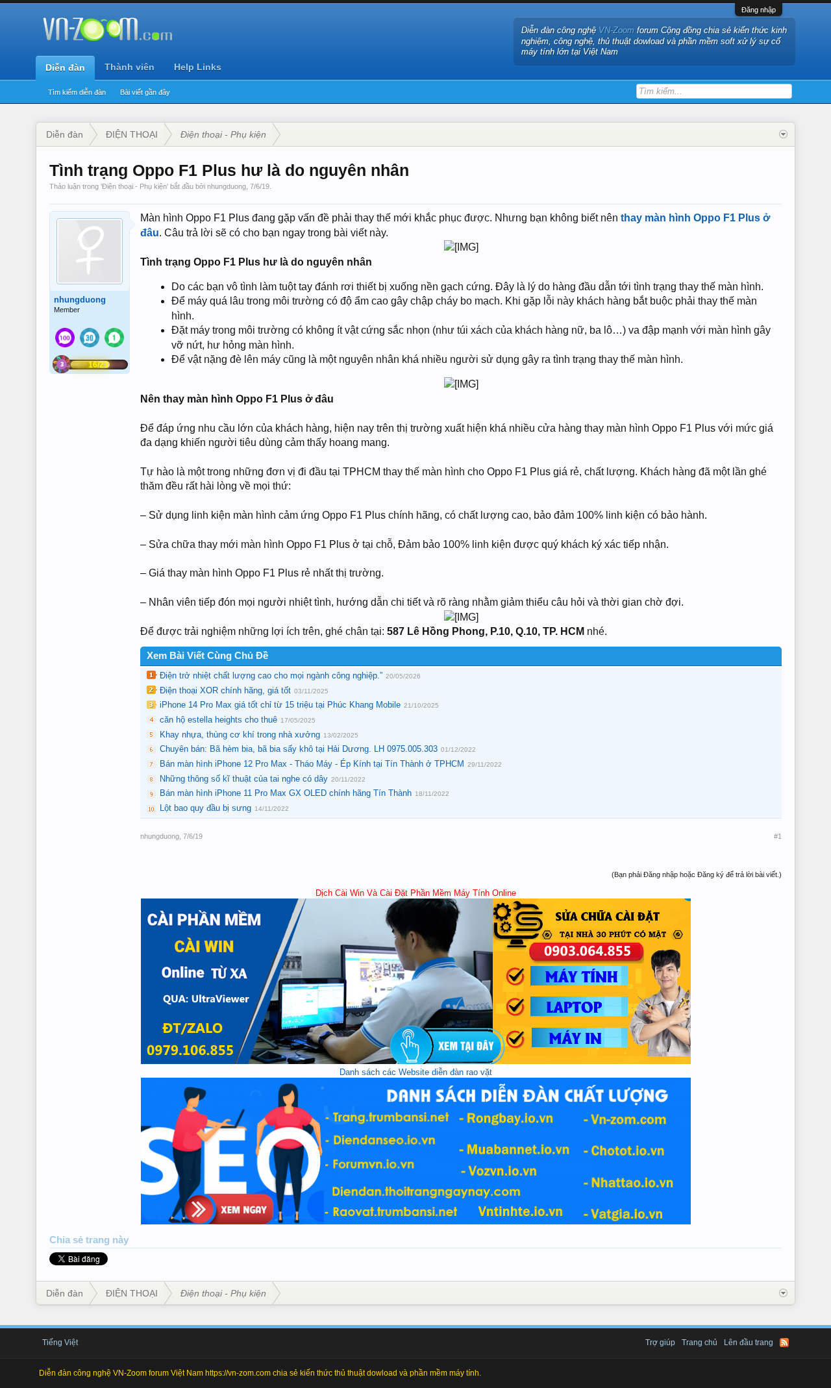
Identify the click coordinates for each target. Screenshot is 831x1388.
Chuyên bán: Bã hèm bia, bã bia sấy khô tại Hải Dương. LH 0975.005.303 (299, 749)
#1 (778, 836)
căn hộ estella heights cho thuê (218, 720)
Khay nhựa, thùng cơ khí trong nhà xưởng (240, 734)
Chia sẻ (67, 1240)
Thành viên (130, 67)
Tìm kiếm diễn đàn (77, 92)
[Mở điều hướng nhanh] (783, 134)
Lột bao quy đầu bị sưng (205, 808)
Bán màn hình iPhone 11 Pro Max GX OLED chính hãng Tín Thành (286, 793)
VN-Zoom (616, 30)
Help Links (197, 67)
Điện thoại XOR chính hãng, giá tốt (225, 690)
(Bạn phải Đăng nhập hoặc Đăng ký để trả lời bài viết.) (697, 874)
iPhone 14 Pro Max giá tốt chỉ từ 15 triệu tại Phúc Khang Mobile (280, 705)
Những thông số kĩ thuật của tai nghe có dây (244, 779)
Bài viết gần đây (145, 92)
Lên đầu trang (748, 1342)
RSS (784, 1342)
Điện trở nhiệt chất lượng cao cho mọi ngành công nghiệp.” (271, 675)
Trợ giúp (660, 1342)
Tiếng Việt (60, 1342)
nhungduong (226, 186)
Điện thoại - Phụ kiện (134, 186)
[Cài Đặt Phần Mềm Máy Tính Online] (416, 1061)
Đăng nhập (758, 10)
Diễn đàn (65, 67)
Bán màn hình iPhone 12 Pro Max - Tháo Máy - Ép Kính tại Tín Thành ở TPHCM (312, 764)
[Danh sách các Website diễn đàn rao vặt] (416, 1221)
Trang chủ (699, 1342)
